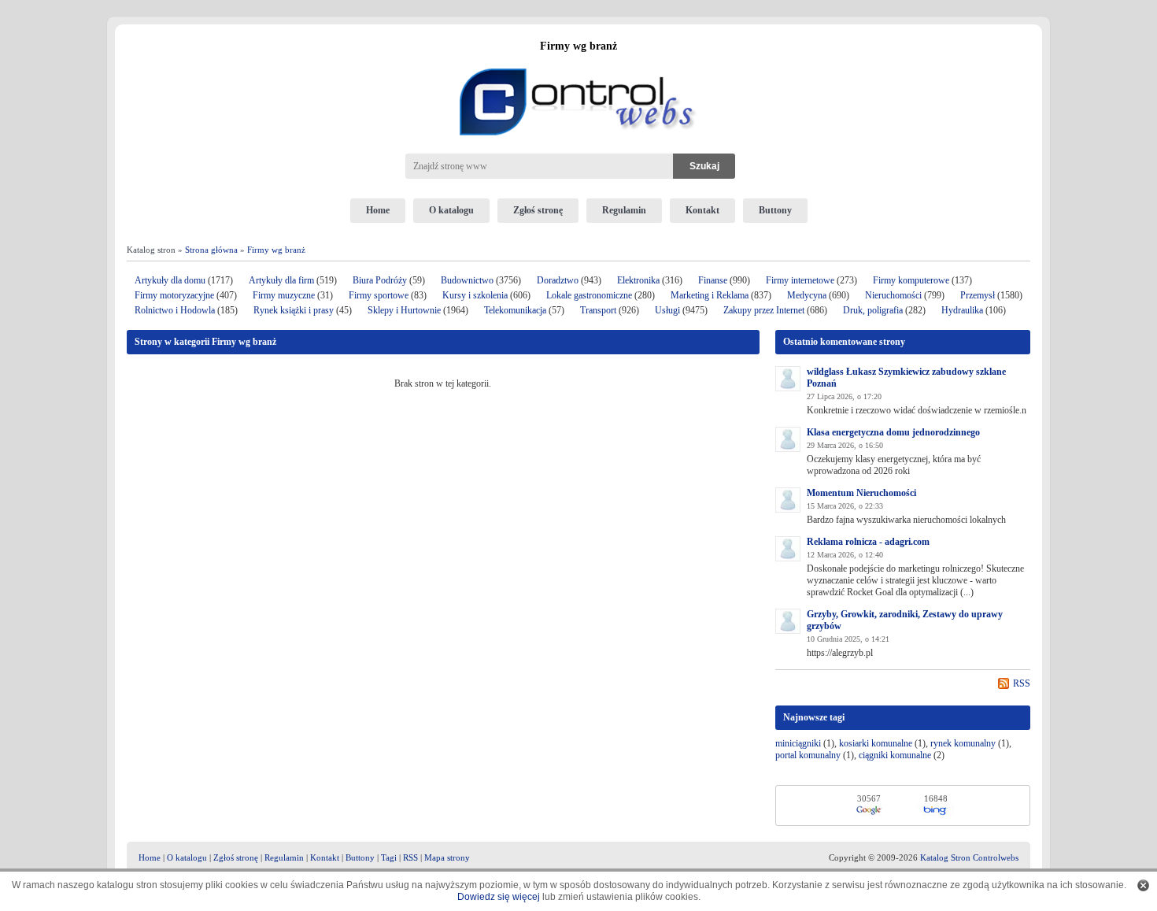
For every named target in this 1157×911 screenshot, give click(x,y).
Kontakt (702, 210)
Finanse (712, 280)
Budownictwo (467, 280)
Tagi (389, 857)
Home (378, 210)
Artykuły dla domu (170, 280)
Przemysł (977, 295)
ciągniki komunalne (895, 755)
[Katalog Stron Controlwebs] (578, 62)
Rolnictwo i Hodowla (175, 310)
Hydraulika (962, 310)
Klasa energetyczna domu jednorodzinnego (893, 432)
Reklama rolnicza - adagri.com (868, 541)
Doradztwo (557, 280)
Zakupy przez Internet (763, 310)
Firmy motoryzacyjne (174, 295)
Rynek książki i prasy (293, 310)
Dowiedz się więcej (498, 896)
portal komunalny (808, 755)
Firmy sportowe (378, 295)
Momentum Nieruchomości (861, 492)
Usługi (667, 310)
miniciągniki (798, 743)
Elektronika (639, 280)
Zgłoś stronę (538, 210)
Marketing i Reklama (710, 295)
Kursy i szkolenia (475, 295)
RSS (1021, 683)
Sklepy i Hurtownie (404, 310)
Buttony (775, 210)
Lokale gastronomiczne (589, 295)
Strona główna (211, 249)
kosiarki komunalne (875, 743)
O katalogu (451, 210)
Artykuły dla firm (281, 280)
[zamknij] (1143, 885)
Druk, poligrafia (873, 310)
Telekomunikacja (515, 310)
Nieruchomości (893, 295)
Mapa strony (447, 857)
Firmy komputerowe (911, 280)
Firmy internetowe (801, 280)
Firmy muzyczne (284, 295)
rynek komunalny (963, 743)
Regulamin (624, 210)
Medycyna (806, 295)
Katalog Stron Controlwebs (969, 857)
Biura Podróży (380, 280)
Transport (598, 310)
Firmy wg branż (276, 249)
